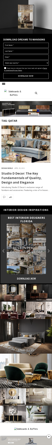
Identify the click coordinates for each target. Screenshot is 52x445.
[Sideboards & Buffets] (13, 93)
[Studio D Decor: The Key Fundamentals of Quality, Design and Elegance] (26, 144)
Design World (7, 168)
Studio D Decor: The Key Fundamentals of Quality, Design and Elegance (21, 177)
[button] (49, 251)
